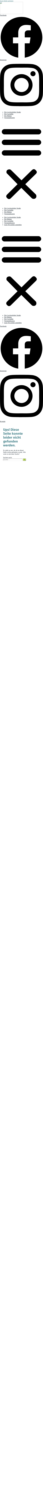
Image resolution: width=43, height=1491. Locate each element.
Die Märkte (8, 116)
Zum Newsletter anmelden (13, 225)
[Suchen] (24, 460)
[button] (21, 163)
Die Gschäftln (8, 114)
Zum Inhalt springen (6, 1)
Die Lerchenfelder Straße (12, 112)
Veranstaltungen (9, 118)
